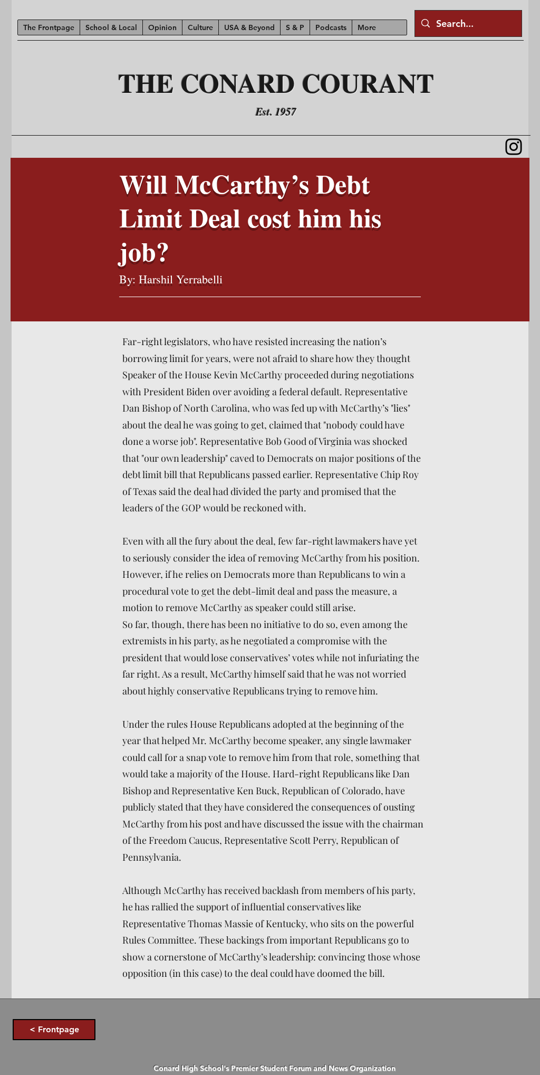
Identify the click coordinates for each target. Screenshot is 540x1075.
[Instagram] (514, 147)
